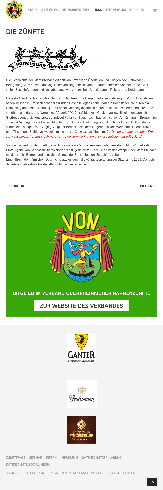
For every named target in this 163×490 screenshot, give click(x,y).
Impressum (69, 458)
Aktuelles (49, 10)
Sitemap (35, 458)
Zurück (17, 186)
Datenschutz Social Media (28, 464)
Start (32, 10)
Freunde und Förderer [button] (125, 10)
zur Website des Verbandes (81, 306)
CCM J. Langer (123, 473)
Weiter (146, 186)
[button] (152, 482)
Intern (51, 458)
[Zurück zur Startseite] (14, 10)
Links (98, 10)
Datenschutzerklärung (102, 458)
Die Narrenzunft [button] (76, 10)
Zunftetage (15, 458)
